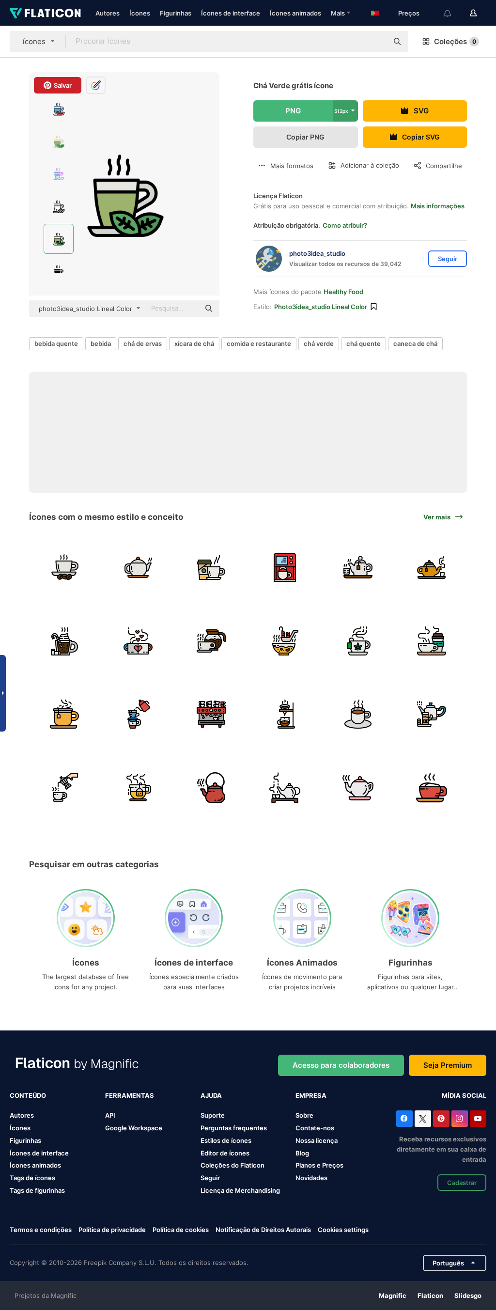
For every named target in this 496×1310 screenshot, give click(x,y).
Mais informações (438, 206)
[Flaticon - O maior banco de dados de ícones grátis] (45, 13)
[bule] (138, 567)
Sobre (304, 1115)
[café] (432, 641)
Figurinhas (175, 13)
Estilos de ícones (226, 1140)
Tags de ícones (32, 1178)
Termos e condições (41, 1229)
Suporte (213, 1115)
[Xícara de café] (65, 787)
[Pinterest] (441, 1118)
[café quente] (65, 567)
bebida (101, 343)
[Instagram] (459, 1118)
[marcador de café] (285, 714)
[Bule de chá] (211, 787)
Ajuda (211, 1095)
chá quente (363, 343)
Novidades (311, 1178)
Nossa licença (316, 1140)
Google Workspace (133, 1128)
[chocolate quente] (65, 641)
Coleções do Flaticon (232, 1165)
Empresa (310, 1095)
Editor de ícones (225, 1153)
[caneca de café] (138, 641)
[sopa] (285, 641)
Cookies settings (343, 1229)
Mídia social (464, 1095)
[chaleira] (432, 714)
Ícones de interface (230, 13)
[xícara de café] (211, 567)
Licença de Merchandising (240, 1190)
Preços (408, 13)
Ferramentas (129, 1095)
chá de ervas (143, 343)
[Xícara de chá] (138, 787)
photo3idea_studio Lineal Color (320, 307)
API (110, 1115)
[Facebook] (404, 1118)
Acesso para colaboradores (341, 1065)
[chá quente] (358, 567)
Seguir (210, 1178)
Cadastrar (462, 1182)
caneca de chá (415, 343)
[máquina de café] (285, 567)
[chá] (358, 641)
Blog (302, 1153)
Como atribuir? (345, 225)
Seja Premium (447, 1065)
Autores (107, 13)
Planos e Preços (319, 1165)
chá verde (319, 343)
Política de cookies (181, 1229)
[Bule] (285, 787)
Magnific (392, 1295)
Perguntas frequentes (234, 1128)
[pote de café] (211, 641)
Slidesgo (467, 1295)
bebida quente (56, 343)
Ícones (139, 13)
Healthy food (343, 292)
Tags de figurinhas (37, 1190)
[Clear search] (376, 41)
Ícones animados (295, 13)
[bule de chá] (358, 787)
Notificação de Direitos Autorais (263, 1229)
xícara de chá (194, 343)
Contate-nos (314, 1128)
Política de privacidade (112, 1229)
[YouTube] (478, 1118)
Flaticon (430, 1295)
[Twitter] (423, 1118)
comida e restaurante (259, 343)
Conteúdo (28, 1095)
